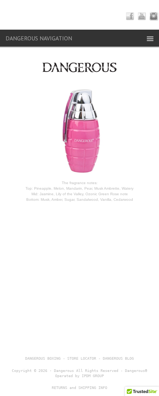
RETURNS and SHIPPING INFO (79, 388)
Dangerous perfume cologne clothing (79, 15)
